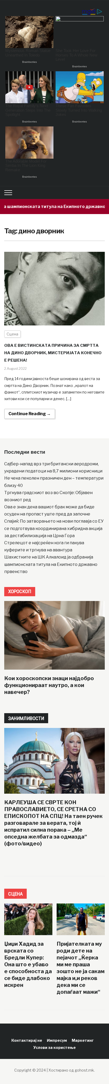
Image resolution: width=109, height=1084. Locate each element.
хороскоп (19, 591)
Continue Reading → (29, 413)
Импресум (57, 1040)
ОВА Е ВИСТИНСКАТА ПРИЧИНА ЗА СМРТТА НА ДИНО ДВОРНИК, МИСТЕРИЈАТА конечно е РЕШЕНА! (53, 353)
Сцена (12, 334)
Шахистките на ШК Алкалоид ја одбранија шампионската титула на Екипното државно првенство (50, 564)
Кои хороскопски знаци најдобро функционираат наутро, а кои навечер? (49, 685)
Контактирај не (26, 1040)
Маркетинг (83, 1040)
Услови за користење (54, 1047)
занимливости (26, 718)
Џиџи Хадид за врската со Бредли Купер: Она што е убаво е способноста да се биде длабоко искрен (28, 964)
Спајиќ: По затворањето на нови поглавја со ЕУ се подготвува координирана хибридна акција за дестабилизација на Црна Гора (53, 528)
